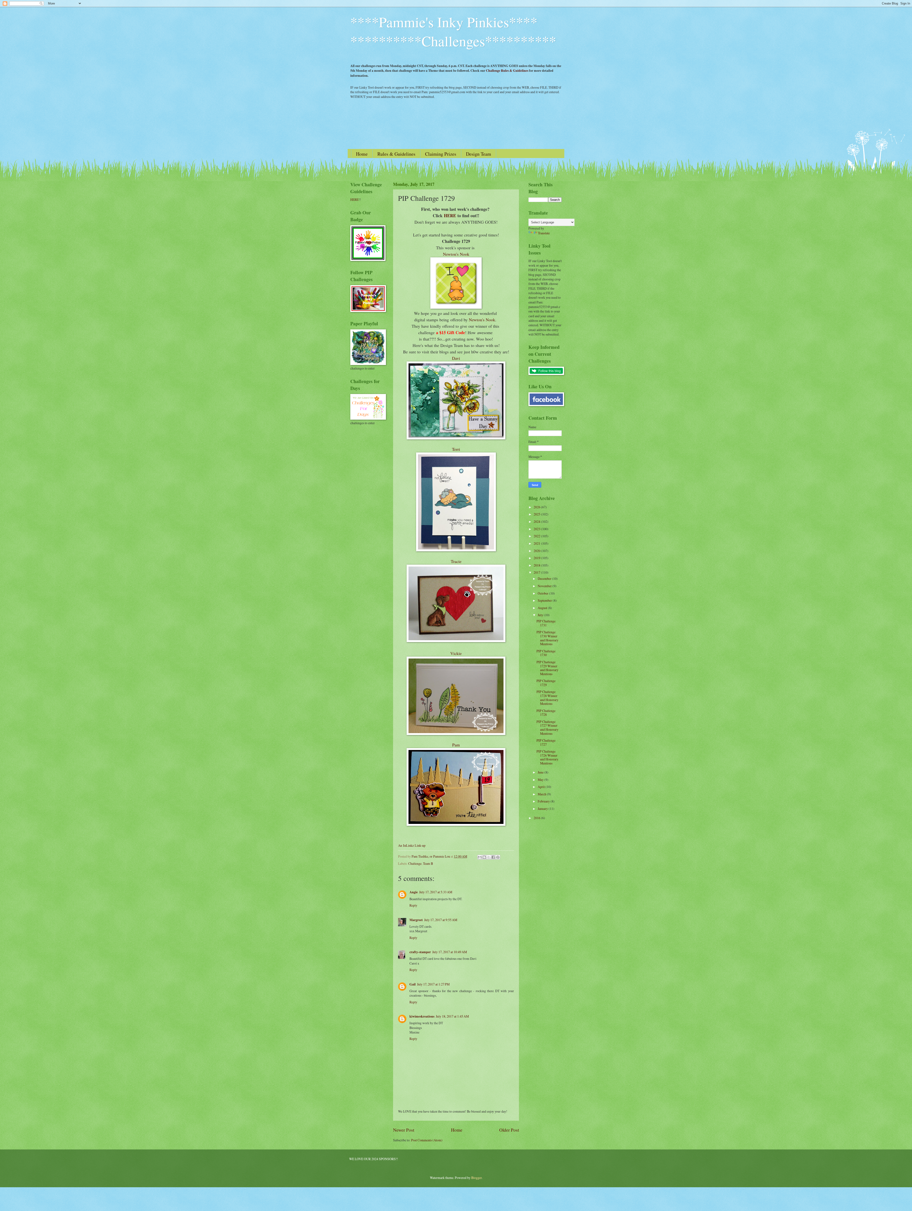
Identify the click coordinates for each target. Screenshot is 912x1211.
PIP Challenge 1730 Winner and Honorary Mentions (547, 638)
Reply (413, 905)
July (541, 615)
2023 (537, 529)
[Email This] (479, 857)
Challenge (415, 863)
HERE (450, 215)
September (545, 600)
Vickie (456, 653)
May (541, 779)
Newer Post (403, 1130)
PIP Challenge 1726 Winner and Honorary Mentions (547, 757)
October (543, 593)
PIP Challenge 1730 (546, 653)
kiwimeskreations (421, 1016)
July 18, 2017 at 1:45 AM (452, 1016)
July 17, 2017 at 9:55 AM (440, 920)
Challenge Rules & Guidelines (507, 70)
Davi (456, 358)
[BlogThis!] (484, 857)
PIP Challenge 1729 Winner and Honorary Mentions (547, 668)
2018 (537, 565)
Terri (456, 449)
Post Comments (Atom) (426, 1140)
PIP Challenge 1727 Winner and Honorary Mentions (547, 727)
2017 (537, 572)
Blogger (476, 1177)
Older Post (509, 1130)
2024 (537, 521)
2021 (537, 543)
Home (362, 154)
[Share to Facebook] (493, 857)
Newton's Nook (456, 254)
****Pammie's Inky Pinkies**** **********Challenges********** (453, 31)
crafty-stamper (420, 952)
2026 (537, 507)
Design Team (478, 154)
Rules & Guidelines (396, 154)
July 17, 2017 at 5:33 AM (435, 892)
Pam (456, 745)
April (542, 786)
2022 (537, 536)
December (545, 578)
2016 (537, 818)
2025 (537, 514)
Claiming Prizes (440, 154)
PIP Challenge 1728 (546, 712)
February (544, 801)
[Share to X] (488, 857)
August (543, 608)
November (545, 586)
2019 (537, 558)
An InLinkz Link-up (411, 845)
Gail (412, 984)
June (541, 772)
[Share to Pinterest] (497, 857)
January (543, 808)
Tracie (456, 561)
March (542, 794)
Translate (544, 233)
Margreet (416, 920)
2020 (537, 550)
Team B (428, 863)
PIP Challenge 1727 (546, 742)
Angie (413, 892)
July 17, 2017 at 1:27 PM (433, 984)
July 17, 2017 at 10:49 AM (449, 952)
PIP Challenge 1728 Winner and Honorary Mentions (547, 697)
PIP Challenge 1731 (546, 623)
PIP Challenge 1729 (546, 682)
